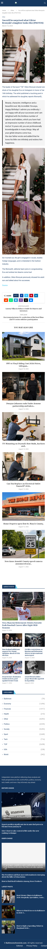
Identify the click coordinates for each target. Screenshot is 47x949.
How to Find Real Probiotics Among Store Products (22, 881)
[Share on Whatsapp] (11, 300)
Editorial (19, 946)
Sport (24, 734)
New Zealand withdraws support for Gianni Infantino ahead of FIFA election (11, 652)
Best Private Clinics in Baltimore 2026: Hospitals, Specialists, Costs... (31, 896)
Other (12, 10)
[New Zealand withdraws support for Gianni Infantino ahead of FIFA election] (12, 640)
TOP (24, 744)
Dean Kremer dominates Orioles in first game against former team (11, 679)
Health (24, 714)
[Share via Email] (31, 300)
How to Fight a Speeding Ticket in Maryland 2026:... (30, 927)
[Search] (45, 3)
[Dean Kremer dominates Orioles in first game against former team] (12, 667)
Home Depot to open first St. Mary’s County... (23, 524)
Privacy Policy (31, 946)
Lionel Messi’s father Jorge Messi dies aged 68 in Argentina (34, 679)
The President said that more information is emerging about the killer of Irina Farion (23, 876)
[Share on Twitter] (26, 295)
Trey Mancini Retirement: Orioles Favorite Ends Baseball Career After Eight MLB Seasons (22, 625)
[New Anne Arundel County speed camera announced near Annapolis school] (23, 544)
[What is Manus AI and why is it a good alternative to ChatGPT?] (23, 806)
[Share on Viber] (21, 300)
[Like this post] (16, 295)
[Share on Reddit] (6, 300)
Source (5, 285)
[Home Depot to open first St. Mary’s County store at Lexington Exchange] (23, 506)
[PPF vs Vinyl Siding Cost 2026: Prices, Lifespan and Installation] (23, 346)
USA (24, 749)
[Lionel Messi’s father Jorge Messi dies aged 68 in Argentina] (35, 667)
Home (4, 10)
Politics (24, 724)
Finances (24, 709)
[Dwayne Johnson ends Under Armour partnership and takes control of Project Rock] (23, 386)
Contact (44, 946)
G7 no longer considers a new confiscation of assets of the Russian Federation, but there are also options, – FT (23, 867)
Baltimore (24, 699)
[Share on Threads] (26, 300)
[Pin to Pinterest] (31, 295)
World (24, 754)
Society (24, 729)
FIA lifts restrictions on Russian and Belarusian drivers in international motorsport (34, 652)
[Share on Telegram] (16, 300)
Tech (24, 739)
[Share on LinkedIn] (36, 295)
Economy (24, 704)
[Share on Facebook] (21, 295)
